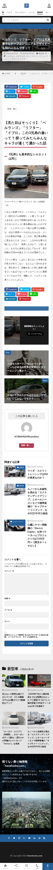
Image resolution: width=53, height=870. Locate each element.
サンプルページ (11, 848)
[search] (48, 20)
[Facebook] (11, 87)
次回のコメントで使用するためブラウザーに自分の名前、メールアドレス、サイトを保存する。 (26, 636)
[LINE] (33, 91)
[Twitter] (25, 87)
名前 (7, 598)
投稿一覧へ (25, 445)
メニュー (26, 868)
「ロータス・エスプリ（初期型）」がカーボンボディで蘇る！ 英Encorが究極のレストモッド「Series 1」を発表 (13, 737)
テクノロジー (20, 12)
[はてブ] (10, 91)
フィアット (40, 56)
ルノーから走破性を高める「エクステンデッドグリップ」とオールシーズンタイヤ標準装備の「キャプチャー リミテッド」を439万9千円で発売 (38, 501)
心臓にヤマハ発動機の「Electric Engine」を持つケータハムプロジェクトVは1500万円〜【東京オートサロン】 (37, 535)
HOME (7, 73)
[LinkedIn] (10, 96)
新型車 (40, 12)
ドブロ (32, 56)
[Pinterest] (24, 96)
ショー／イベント (17, 523)
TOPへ (48, 868)
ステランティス (22, 56)
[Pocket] (22, 91)
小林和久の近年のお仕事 (15, 850)
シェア (16, 868)
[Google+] (37, 87)
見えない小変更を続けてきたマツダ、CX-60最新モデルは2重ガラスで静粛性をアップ (13, 698)
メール (8, 610)
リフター (23, 59)
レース (31, 12)
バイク (9, 12)
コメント (9, 571)
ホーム (5, 868)
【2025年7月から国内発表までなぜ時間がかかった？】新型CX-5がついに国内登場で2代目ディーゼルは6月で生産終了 (39, 700)
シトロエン (10, 56)
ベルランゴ (14, 59)
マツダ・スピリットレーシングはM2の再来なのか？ (38, 474)
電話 (37, 868)
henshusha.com (34, 856)
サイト (7, 621)
